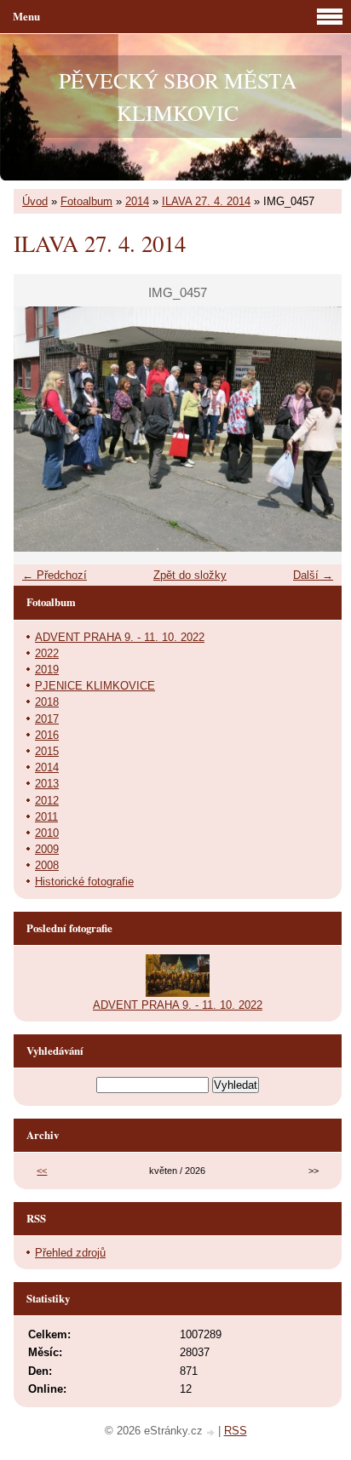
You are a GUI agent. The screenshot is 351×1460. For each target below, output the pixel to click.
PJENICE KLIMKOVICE (95, 685)
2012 (47, 800)
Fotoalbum (86, 201)
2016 (47, 735)
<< (42, 1170)
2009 (47, 849)
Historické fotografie (84, 881)
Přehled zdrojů (70, 1252)
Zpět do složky (190, 575)
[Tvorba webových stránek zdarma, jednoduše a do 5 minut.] (212, 1432)
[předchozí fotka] (41, 429)
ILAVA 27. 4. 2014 (206, 201)
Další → (313, 575)
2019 (47, 669)
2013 (47, 783)
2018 (47, 702)
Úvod (35, 201)
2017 (47, 719)
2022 (47, 653)
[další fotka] (314, 429)
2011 (46, 816)
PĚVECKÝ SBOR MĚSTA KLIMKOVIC (177, 96)
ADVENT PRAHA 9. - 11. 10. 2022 (119, 637)
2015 (47, 751)
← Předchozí (54, 575)
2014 (137, 201)
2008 (47, 865)
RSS (235, 1430)
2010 (47, 833)
